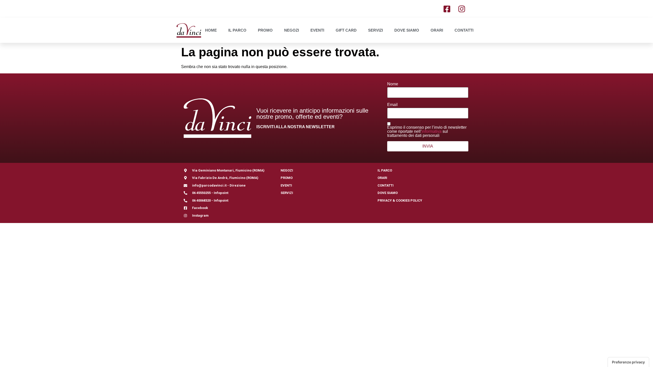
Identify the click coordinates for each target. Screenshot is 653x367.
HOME (211, 30)
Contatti (464, 30)
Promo (265, 30)
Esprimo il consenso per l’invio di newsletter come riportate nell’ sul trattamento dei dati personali (427, 131)
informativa (432, 131)
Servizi (375, 30)
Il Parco (237, 30)
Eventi (317, 30)
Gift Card (346, 30)
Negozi (291, 30)
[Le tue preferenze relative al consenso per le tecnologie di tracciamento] (628, 362)
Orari (437, 30)
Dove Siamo (406, 30)
